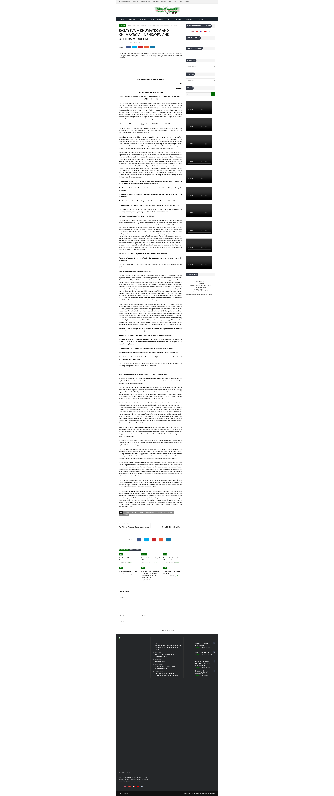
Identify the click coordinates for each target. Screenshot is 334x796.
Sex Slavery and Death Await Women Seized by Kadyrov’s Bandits (202, 663)
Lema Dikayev (170, 512)
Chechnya (143, 19)
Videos (187, 2)
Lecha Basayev (161, 512)
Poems (180, 2)
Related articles (124, 549)
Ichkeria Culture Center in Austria (200, 285)
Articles (178, 19)
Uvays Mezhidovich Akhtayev (172, 527)
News (169, 19)
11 (214, 643)
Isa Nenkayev (141, 512)
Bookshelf (135, 2)
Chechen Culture (145, 2)
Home (122, 19)
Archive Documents (124, 2)
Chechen (126, 512)
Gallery (163, 2)
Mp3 (175, 2)
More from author (135, 549)
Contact (201, 19)
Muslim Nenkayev (124, 514)
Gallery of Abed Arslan (202, 652)
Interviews (189, 19)
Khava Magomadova (151, 512)
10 (214, 652)
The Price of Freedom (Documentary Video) (134, 527)
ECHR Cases (156, 2)
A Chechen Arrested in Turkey (128, 571)
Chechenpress (200, 282)
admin (121, 43)
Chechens (132, 19)
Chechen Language (157, 19)
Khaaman (201, 283)
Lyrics (169, 2)
